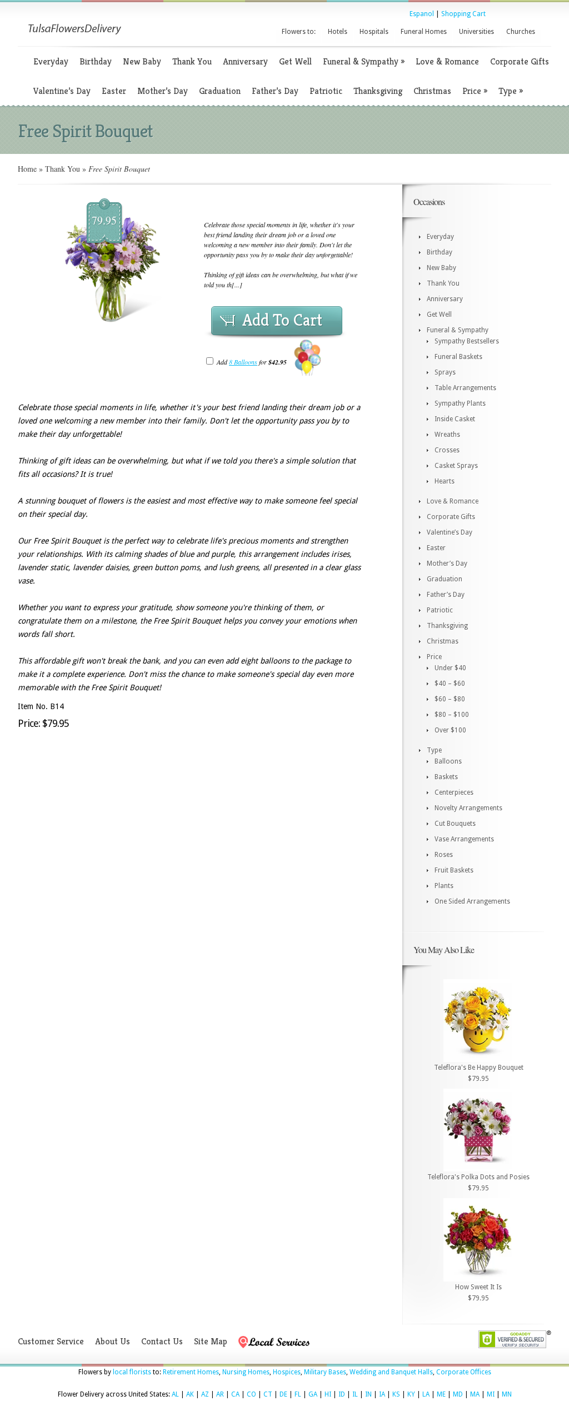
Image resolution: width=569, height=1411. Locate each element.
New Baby (142, 61)
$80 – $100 (452, 715)
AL (175, 1394)
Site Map (210, 1341)
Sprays (445, 372)
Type (510, 91)
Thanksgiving (377, 91)
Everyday (50, 61)
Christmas (432, 91)
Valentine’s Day (62, 91)
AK (190, 1394)
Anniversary (245, 61)
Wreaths (447, 434)
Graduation (220, 91)
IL (355, 1394)
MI (491, 1394)
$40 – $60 (450, 683)
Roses (444, 855)
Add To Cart (282, 320)
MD (458, 1394)
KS (396, 1394)
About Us (112, 1341)
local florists (132, 1372)
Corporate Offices (463, 1372)
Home (27, 168)
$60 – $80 (450, 699)
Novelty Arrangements (468, 808)
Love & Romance (447, 61)
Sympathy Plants (460, 403)
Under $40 (450, 668)
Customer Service (51, 1341)
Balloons (448, 761)
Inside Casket (455, 419)
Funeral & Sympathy (364, 61)
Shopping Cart (463, 14)
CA (235, 1394)
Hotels (337, 32)
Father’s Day (275, 91)
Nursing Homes (245, 1372)
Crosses (447, 450)
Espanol (422, 14)
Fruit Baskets (454, 870)
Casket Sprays (456, 466)
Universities (476, 32)
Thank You (192, 61)
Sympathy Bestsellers (467, 341)
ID (341, 1394)
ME (441, 1394)
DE (283, 1394)
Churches (520, 32)
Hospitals (374, 32)
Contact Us (162, 1341)
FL (298, 1394)
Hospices (287, 1372)
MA (475, 1394)
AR (220, 1394)
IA (382, 1394)
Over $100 (450, 730)
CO (251, 1394)
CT (267, 1394)
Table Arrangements (465, 388)
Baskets (446, 777)
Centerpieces (454, 792)
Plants (444, 886)
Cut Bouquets (455, 823)
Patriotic (326, 91)
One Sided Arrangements (472, 901)
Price (474, 91)
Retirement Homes (191, 1372)
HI (328, 1394)
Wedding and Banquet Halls (391, 1372)
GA (312, 1394)
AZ (205, 1394)
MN (507, 1394)
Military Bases (325, 1372)
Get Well (295, 61)
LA (426, 1394)
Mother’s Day (162, 91)
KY (411, 1394)
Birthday (95, 61)
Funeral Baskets (458, 357)
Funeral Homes (424, 32)
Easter (114, 91)
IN (368, 1394)
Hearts (445, 481)
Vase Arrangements (464, 839)
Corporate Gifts (519, 61)
